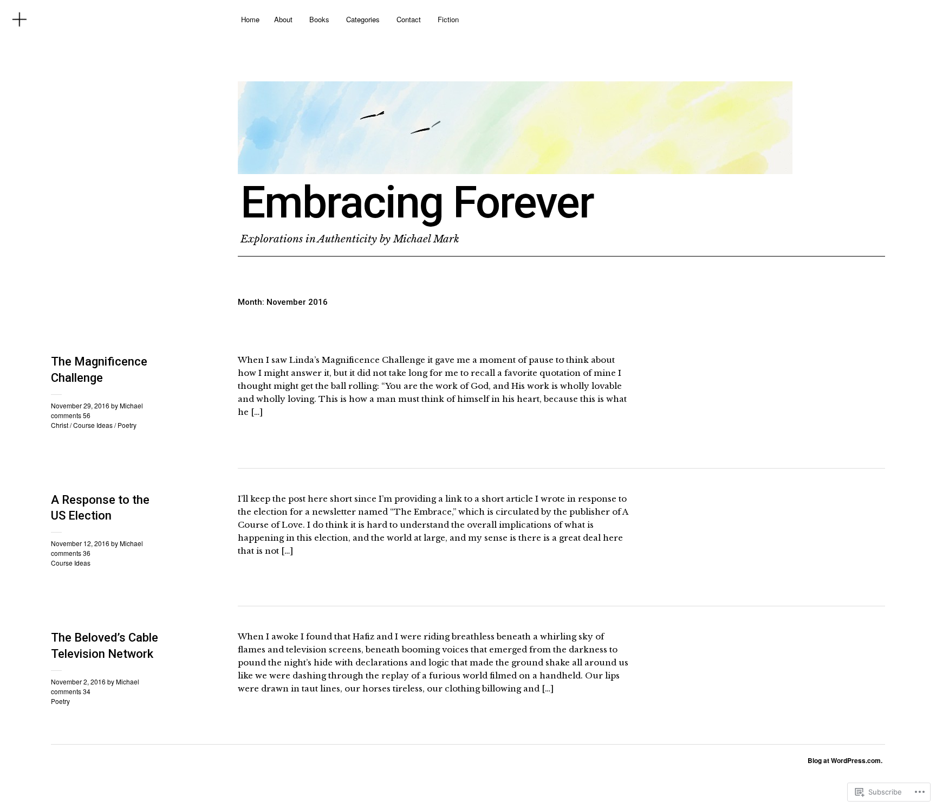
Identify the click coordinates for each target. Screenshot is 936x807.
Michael (131, 405)
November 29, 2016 (80, 405)
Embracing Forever (417, 202)
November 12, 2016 (80, 543)
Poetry (127, 425)
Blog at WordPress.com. (845, 760)
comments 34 (70, 691)
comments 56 (70, 415)
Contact (408, 19)
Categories (363, 19)
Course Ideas (93, 425)
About (283, 19)
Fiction (448, 19)
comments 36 (70, 553)
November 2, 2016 (78, 681)
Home (250, 19)
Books (319, 19)
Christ (59, 425)
